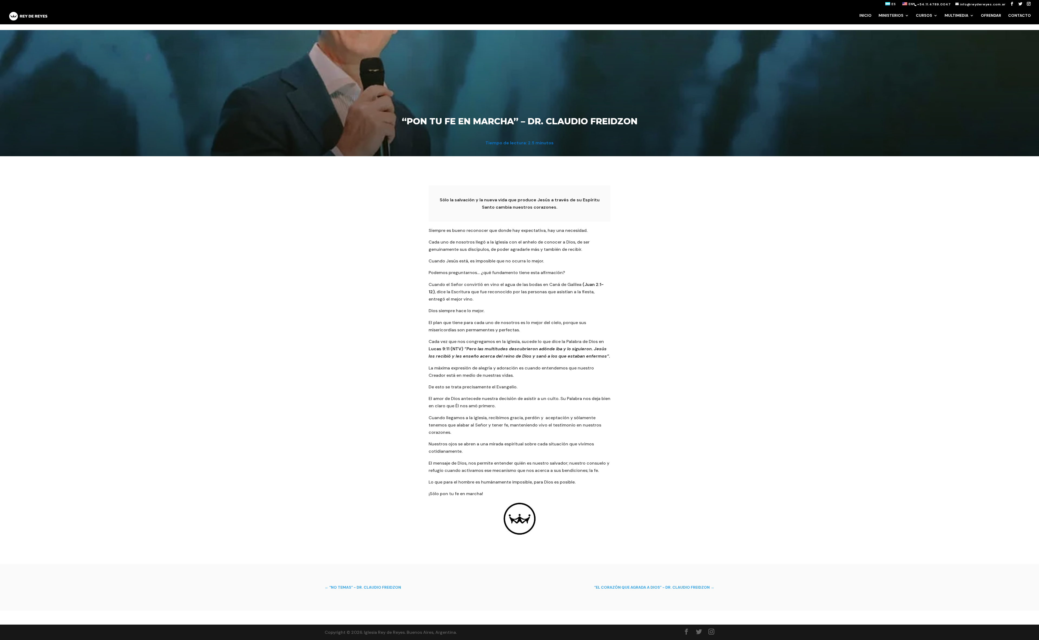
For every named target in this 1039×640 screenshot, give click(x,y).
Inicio (865, 16)
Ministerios (891, 16)
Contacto (1019, 16)
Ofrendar (991, 16)
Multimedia (956, 16)
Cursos (924, 16)
